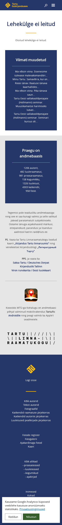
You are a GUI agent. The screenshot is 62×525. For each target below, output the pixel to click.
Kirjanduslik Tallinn (31, 266)
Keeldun (13, 516)
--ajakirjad (31, 476)
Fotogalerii (31, 439)
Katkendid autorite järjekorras (31, 416)
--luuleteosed (31, 469)
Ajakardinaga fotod (31, 442)
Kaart (31, 446)
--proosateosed (31, 465)
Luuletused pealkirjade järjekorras (31, 420)
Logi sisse (31, 380)
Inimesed (31, 491)
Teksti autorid (31, 404)
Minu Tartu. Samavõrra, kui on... (31, 79)
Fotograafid (31, 408)
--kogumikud (31, 473)
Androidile (14, 315)
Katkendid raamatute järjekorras (31, 412)
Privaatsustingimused (32, 509)
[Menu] (53, 6)
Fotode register (31, 435)
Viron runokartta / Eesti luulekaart (31, 270)
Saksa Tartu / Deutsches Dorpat (31, 262)
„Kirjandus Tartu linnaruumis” (31, 243)
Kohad (31, 495)
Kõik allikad (31, 461)
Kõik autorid (31, 401)
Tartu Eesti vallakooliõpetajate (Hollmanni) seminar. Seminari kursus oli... (31, 117)
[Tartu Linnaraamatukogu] (31, 344)
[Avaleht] (16, 6)
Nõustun (31, 516)
